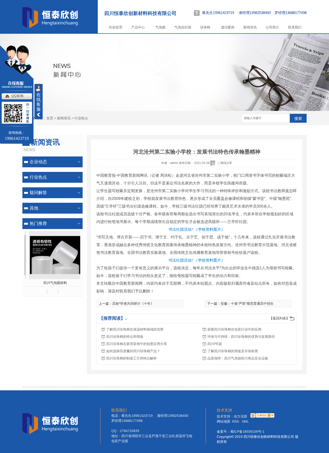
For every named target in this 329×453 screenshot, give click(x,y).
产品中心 (138, 27)
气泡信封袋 (182, 27)
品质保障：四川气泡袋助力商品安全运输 (237, 358)
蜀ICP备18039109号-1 (247, 431)
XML (245, 421)
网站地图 (223, 421)
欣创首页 (115, 27)
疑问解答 (38, 192)
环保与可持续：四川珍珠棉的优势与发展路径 (241, 336)
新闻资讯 (250, 27)
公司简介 (272, 27)
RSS (236, 421)
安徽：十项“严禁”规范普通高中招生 (247, 303)
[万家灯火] (261, 416)
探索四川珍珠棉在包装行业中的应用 (234, 329)
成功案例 (227, 27)
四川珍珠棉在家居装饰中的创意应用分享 (136, 344)
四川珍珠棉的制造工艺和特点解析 (131, 358)
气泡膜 (160, 27)
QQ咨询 (17, 96)
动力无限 (240, 416)
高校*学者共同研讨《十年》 (133, 303)
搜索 (298, 118)
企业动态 (38, 161)
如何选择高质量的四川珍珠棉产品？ (133, 351)
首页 (49, 118)
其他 (34, 208)
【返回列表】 (279, 318)
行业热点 (81, 118)
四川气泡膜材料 (52, 283)
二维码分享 (224, 163)
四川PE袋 (214, 344)
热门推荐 (38, 223)
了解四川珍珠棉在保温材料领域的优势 (135, 329)
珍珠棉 (205, 27)
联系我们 (295, 27)
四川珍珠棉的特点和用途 (124, 336)
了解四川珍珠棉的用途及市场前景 (232, 351)
